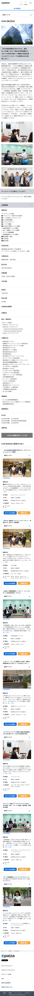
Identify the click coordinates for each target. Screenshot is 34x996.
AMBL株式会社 (6, 478)
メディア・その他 (6, 974)
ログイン (21, 4)
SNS (2, 978)
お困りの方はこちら (6, 987)
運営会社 (4, 992)
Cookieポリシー (28, 992)
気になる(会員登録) (10, 513)
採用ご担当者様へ (6, 983)
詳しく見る (6, 632)
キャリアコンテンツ (6, 966)
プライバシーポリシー (18, 992)
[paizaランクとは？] (30, 15)
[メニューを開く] (30, 3)
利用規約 (10, 992)
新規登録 (25, 4)
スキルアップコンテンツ (8, 970)
